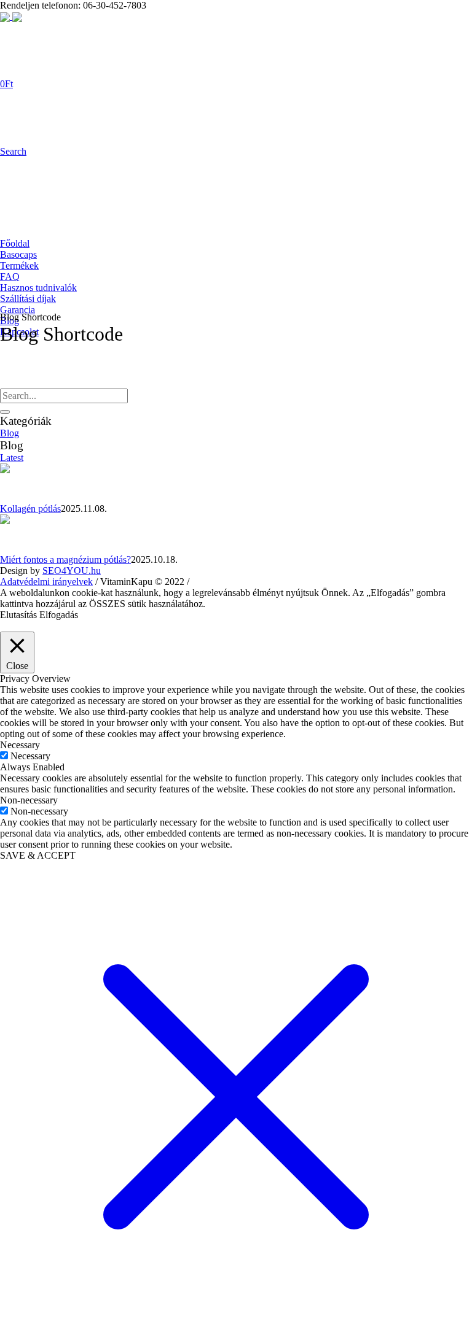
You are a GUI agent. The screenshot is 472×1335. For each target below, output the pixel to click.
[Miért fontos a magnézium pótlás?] (20, 533)
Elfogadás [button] (58, 614)
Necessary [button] (20, 745)
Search (13, 151)
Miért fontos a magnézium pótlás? (65, 559)
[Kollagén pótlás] (20, 482)
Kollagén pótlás (30, 508)
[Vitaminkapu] (11, 16)
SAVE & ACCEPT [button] (38, 855)
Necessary (30, 756)
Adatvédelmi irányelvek (46, 581)
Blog (9, 433)
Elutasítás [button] (18, 614)
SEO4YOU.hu (71, 570)
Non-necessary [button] (29, 800)
